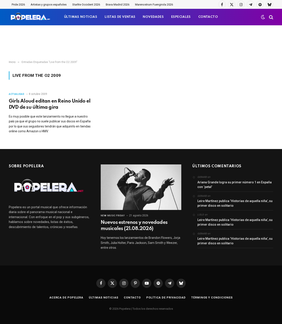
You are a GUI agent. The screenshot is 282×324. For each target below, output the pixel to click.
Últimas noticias (103, 297)
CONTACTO (208, 16)
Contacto (132, 297)
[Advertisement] (141, 43)
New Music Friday (113, 215)
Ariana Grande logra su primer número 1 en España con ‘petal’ (234, 184)
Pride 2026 (18, 4)
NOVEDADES (153, 16)
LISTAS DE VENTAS (120, 16)
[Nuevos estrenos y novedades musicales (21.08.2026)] (141, 187)
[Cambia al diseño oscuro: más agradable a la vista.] (263, 17)
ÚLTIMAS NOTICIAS (80, 16)
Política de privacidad (166, 297)
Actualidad (16, 94)
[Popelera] (31, 17)
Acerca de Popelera (66, 297)
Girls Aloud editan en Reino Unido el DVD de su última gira (49, 104)
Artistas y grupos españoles (49, 4)
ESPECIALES (181, 16)
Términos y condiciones (212, 297)
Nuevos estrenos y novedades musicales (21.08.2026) (134, 225)
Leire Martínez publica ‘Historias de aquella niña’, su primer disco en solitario (235, 203)
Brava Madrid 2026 (117, 4)
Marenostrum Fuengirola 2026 (154, 4)
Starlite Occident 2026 (86, 4)
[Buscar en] (270, 17)
